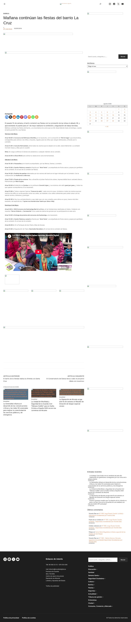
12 (101, 115)
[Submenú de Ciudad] (94, 603)
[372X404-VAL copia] (71, 291)
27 (107, 121)
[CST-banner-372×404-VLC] (15, 291)
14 (113, 115)
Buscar (123, 56)
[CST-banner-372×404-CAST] (105, 14)
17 (90, 118)
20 (107, 118)
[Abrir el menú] (4, 4)
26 (101, 121)
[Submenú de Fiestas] (94, 587)
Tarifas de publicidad (52, 586)
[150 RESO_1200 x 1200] (101, 72)
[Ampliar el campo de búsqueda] (100, 4)
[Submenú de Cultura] (94, 581)
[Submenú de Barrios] (94, 584)
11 (96, 115)
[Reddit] (14, 117)
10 (90, 115)
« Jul (106, 126)
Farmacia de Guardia (52, 571)
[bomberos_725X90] (38, 34)
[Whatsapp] (33, 117)
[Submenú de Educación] (96, 569)
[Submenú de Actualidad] (97, 593)
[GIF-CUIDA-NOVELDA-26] (105, 431)
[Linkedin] (18, 117)
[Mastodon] (25, 117)
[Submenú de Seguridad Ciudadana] (104, 578)
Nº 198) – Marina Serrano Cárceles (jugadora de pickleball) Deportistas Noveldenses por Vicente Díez (105, 539)
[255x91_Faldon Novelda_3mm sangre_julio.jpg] (43, 327)
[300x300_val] (101, 216)
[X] (10, 117)
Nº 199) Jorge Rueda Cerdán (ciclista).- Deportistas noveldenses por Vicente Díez (106, 514)
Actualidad (6, 401)
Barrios (6, 13)
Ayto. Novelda (50, 574)
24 (90, 121)
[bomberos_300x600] (101, 286)
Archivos (90, 63)
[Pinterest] (21, 117)
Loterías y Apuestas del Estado (55, 580)
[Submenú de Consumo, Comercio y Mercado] (112, 606)
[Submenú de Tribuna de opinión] (102, 596)
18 (96, 118)
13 (107, 115)
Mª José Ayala (7, 29)
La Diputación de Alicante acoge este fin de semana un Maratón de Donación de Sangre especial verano (106, 496)
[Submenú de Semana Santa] (99, 575)
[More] (36, 117)
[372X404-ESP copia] (105, 132)
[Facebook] (6, 117)
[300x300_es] (43, 291)
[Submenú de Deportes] (95, 590)
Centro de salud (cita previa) (55, 576)
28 (113, 121)
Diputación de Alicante (53, 578)
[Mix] (29, 117)
